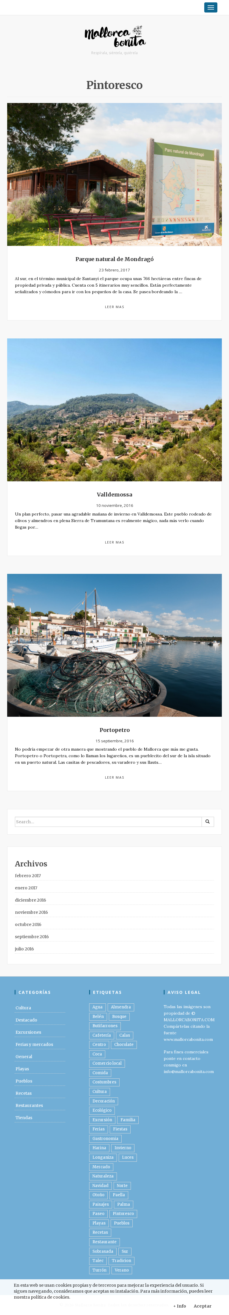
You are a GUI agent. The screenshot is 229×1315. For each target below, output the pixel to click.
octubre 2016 (28, 924)
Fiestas (120, 1129)
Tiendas (24, 1117)
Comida (100, 1072)
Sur (125, 1251)
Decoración (103, 1101)
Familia (127, 1119)
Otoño (98, 1194)
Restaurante (104, 1241)
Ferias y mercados (34, 1044)
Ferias (98, 1129)
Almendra (121, 1007)
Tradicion (121, 1260)
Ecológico (102, 1110)
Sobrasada (102, 1251)
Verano (122, 1270)
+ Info (179, 1306)
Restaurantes (29, 1105)
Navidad (100, 1185)
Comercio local (107, 1063)
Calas (124, 1035)
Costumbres (104, 1082)
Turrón (99, 1270)
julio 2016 (24, 949)
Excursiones (28, 1032)
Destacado (26, 1020)
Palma (123, 1204)
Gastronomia (105, 1138)
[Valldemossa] (114, 409)
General (24, 1056)
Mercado (101, 1166)
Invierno (122, 1147)
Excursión (102, 1119)
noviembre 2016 (31, 912)
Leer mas (114, 306)
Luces (128, 1157)
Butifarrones (104, 1025)
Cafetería (101, 1035)
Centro (99, 1044)
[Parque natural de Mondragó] (114, 174)
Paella (119, 1194)
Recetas (24, 1093)
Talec (97, 1260)
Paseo (98, 1213)
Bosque (119, 1016)
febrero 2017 (28, 875)
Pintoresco (123, 1213)
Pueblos (24, 1081)
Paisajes (100, 1204)
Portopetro (115, 730)
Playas (22, 1069)
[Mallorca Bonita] (114, 37)
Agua (97, 1007)
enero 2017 (26, 888)
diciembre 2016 (30, 900)
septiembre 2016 (32, 936)
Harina (99, 1147)
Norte (122, 1185)
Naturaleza (103, 1176)
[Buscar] (208, 822)
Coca (97, 1054)
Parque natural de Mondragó (114, 259)
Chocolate (124, 1044)
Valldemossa (114, 494)
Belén (98, 1016)
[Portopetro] (114, 644)
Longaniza (103, 1157)
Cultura (23, 1008)
